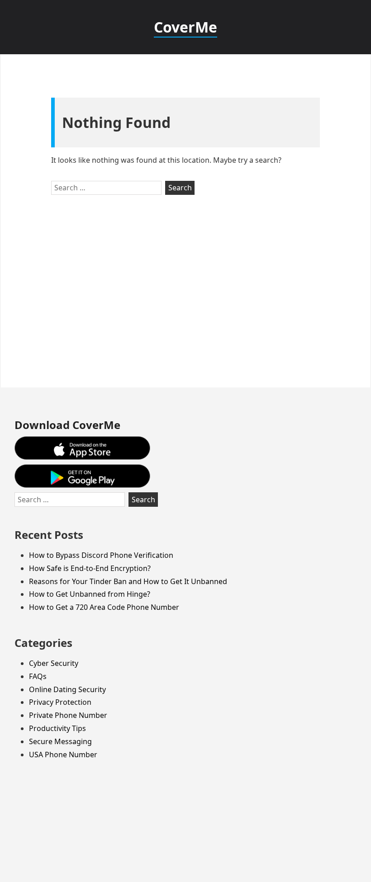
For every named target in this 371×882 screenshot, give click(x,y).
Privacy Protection (60, 702)
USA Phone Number (63, 754)
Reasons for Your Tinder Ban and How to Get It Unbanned (128, 581)
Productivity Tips (57, 728)
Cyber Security (53, 663)
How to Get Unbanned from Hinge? (89, 594)
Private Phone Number (68, 715)
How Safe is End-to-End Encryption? (90, 568)
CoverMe (185, 27)
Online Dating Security (67, 689)
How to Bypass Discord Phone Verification (101, 555)
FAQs (38, 676)
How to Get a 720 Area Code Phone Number (104, 607)
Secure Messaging (60, 741)
